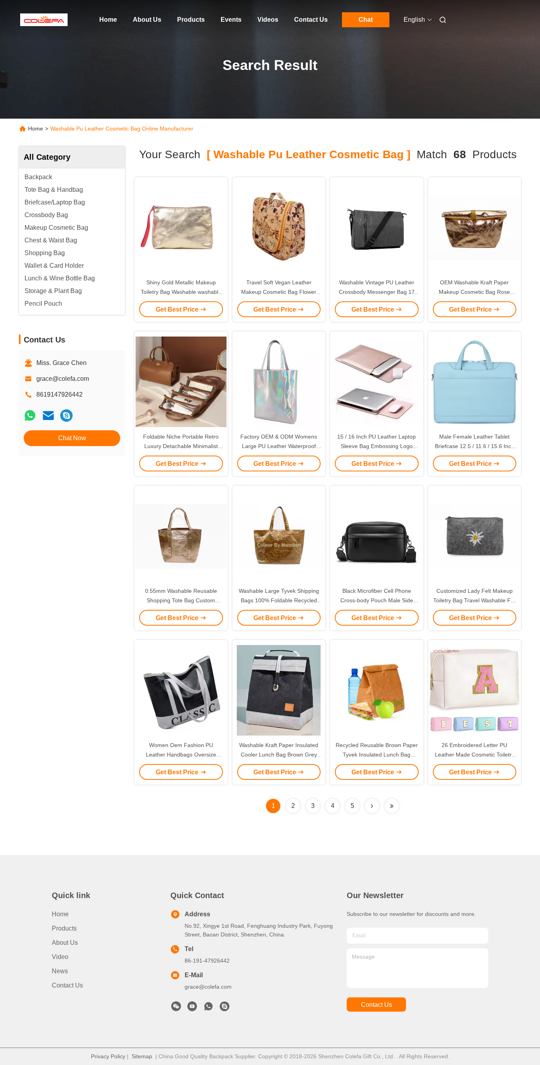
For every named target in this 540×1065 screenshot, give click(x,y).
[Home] (44, 20)
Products (191, 19)
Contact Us (311, 19)
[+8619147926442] (66, 415)
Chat (366, 19)
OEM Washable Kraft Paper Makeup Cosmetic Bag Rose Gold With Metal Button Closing (475, 292)
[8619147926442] (208, 1008)
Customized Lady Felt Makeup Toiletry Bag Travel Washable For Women (474, 600)
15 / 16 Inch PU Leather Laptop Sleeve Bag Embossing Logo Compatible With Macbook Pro (376, 446)
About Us (147, 19)
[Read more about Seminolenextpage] (372, 806)
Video (60, 956)
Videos (267, 19)
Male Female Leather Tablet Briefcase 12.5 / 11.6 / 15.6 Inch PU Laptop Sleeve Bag (474, 446)
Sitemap (142, 1056)
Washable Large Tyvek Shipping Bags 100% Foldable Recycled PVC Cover (279, 600)
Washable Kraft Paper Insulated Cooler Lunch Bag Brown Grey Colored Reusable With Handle (278, 754)
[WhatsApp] (30, 415)
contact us (376, 1004)
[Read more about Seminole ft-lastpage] (392, 806)
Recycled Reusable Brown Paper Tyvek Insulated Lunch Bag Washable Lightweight (377, 754)
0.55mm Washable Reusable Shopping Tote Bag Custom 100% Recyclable (181, 600)
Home (108, 19)
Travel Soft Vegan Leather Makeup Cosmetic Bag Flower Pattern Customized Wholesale (278, 292)
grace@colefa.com (62, 378)
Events (231, 19)
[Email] (48, 415)
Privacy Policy (108, 1056)
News (60, 971)
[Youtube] (192, 1008)
